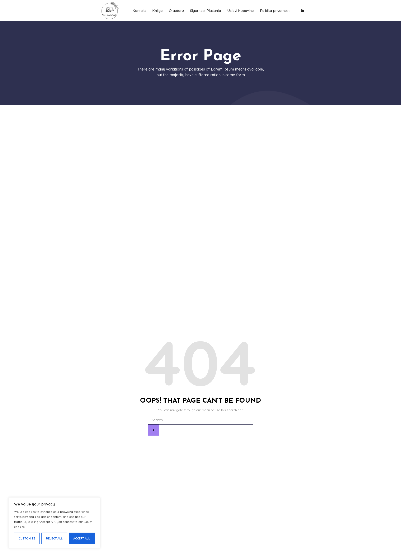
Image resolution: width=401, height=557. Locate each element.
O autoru (176, 10)
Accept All (81, 538)
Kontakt (139, 10)
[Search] (153, 430)
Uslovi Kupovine (240, 10)
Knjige (157, 10)
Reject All (54, 538)
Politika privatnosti (275, 10)
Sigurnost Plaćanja (205, 10)
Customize (27, 538)
